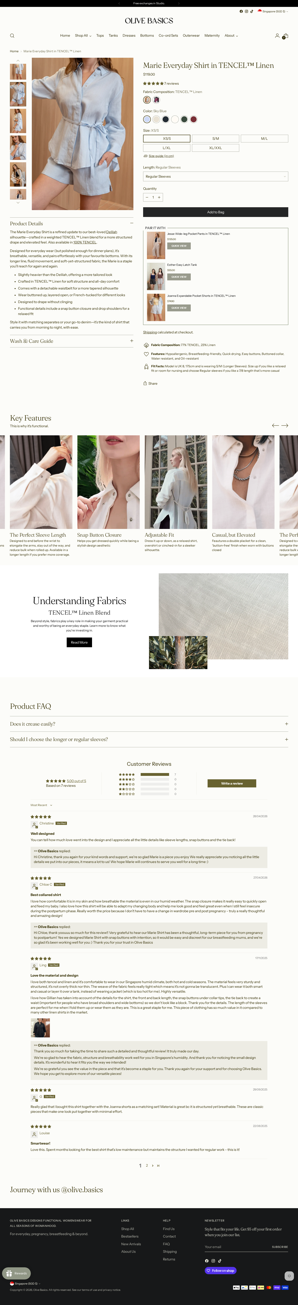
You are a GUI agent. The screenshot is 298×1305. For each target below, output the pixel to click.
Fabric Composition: (172, 92)
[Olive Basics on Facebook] (241, 11)
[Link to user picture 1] (40, 1028)
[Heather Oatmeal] (156, 119)
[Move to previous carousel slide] (275, 425)
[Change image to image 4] (18, 148)
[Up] (18, 61)
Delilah (111, 232)
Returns (169, 1259)
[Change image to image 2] (18, 94)
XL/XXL (215, 148)
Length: (162, 167)
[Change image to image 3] (18, 121)
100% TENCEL (84, 242)
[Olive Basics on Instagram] (246, 11)
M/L (264, 139)
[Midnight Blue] (165, 119)
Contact (169, 1236)
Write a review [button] (232, 783)
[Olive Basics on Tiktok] (252, 11)
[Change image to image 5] (18, 174)
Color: (155, 111)
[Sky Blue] (147, 119)
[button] (153, 83)
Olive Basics (40, 1289)
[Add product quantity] (159, 197)
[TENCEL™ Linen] (147, 100)
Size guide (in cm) (161, 156)
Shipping (150, 332)
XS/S (167, 139)
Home (14, 51)
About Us (128, 1251)
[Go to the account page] (277, 36)
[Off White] (175, 119)
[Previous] (119, 3)
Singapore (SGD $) (274, 11)
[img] (41, 817)
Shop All (127, 1229)
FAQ (166, 1244)
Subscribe (280, 1246)
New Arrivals (131, 1244)
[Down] (18, 203)
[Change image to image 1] (18, 67)
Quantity (150, 189)
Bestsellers (129, 1236)
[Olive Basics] (149, 21)
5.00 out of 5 (76, 781)
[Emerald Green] (184, 119)
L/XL (167, 148)
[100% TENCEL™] (156, 100)
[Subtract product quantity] (147, 197)
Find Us (169, 1229)
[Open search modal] (12, 36)
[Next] (178, 3)
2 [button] (147, 1165)
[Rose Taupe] (193, 119)
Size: (151, 130)
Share (153, 383)
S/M (215, 139)
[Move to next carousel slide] (284, 425)
